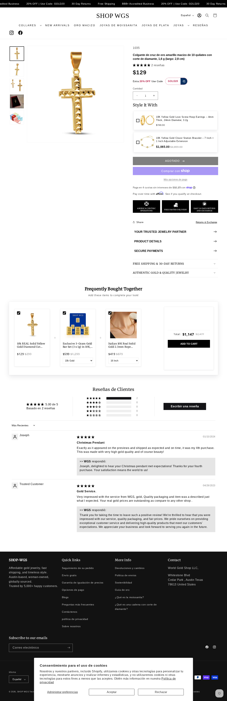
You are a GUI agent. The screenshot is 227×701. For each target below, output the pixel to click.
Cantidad (137, 88)
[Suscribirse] (69, 647)
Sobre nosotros (71, 626)
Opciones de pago (73, 589)
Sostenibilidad (123, 582)
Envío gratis (69, 575)
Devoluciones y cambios (129, 567)
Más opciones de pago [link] (175, 179)
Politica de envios (125, 575)
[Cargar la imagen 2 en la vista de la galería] (17, 69)
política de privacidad (75, 618)
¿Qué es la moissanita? (129, 597)
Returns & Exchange (206, 222)
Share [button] (140, 222)
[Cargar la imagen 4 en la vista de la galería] (17, 101)
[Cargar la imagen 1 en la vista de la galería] (17, 54)
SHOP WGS (23, 692)
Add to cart (189, 343)
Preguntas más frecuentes (78, 604)
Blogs (65, 597)
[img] (85, 437)
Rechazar (161, 692)
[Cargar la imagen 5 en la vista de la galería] (17, 117)
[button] (30, 25)
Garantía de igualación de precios (82, 582)
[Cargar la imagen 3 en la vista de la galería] (17, 85)
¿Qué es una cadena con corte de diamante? (136, 606)
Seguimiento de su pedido (78, 567)
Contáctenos (69, 611)
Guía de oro (122, 589)
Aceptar (112, 692)
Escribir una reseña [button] (185, 406)
